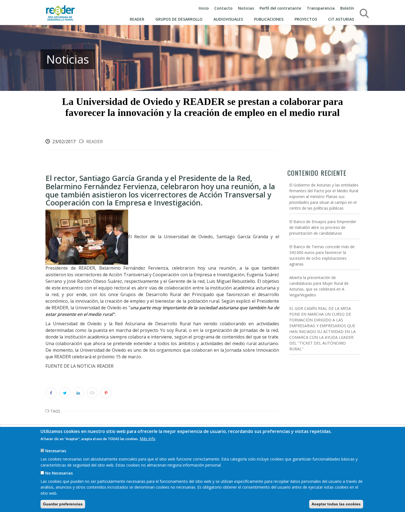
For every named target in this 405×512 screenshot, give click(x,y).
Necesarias (55, 450)
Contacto (223, 8)
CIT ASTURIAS (341, 19)
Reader (137, 19)
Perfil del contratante (280, 8)
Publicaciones (269, 19)
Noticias (246, 8)
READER (94, 142)
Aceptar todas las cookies (336, 504)
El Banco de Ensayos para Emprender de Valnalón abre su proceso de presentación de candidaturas (322, 227)
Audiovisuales (228, 19)
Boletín (347, 8)
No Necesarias (59, 473)
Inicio (204, 8)
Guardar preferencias (63, 504)
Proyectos (306, 19)
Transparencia (321, 8)
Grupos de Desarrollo (178, 19)
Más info (147, 438)
